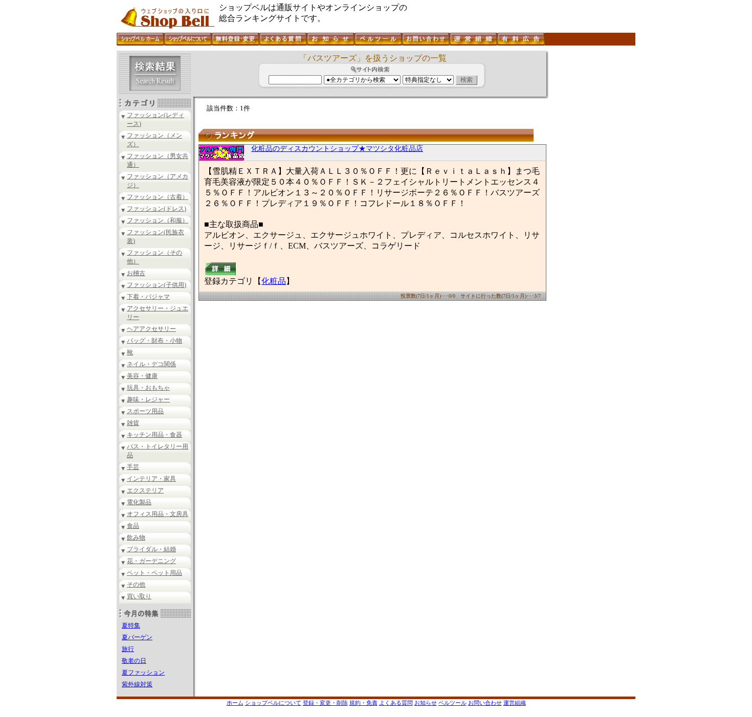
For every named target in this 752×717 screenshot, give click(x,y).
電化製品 (139, 502)
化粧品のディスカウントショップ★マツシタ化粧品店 (337, 148)
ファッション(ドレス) (156, 208)
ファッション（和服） (157, 220)
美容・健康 (142, 375)
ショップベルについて (273, 703)
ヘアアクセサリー (151, 328)
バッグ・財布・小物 (154, 340)
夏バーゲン (137, 637)
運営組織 (514, 703)
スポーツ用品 (145, 411)
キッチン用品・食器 (154, 434)
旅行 (128, 649)
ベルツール (452, 703)
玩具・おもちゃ (148, 387)
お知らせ (425, 703)
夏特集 (131, 625)
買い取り (139, 596)
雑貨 (133, 423)
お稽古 (136, 273)
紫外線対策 (137, 684)
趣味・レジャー (148, 399)
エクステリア (145, 490)
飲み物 (136, 537)
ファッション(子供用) (156, 284)
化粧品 (273, 281)
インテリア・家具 (151, 478)
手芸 (133, 466)
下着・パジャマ (148, 296)
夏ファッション (143, 672)
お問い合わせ (485, 703)
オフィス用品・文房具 (157, 514)
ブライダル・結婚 (151, 549)
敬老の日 (134, 660)
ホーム (235, 703)
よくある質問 (396, 703)
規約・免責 (363, 703)
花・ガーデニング (151, 561)
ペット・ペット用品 (154, 572)
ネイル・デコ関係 (151, 364)
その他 (136, 584)
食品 (133, 525)
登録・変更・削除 (325, 703)
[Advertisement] (591, 204)
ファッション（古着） (157, 196)
